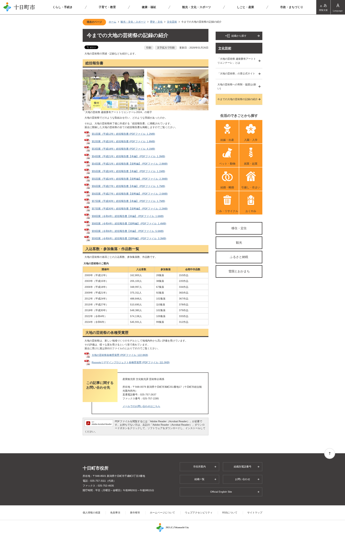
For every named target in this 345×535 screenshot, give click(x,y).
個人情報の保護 (91, 512)
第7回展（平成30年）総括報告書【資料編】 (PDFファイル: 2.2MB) (130, 208)
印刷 (148, 47)
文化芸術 (172, 21)
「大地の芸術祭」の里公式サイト (236, 73)
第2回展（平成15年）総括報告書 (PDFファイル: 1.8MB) (123, 141)
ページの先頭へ (329, 453)
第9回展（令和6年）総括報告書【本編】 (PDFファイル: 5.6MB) (128, 231)
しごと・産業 (245, 7)
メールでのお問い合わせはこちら (141, 406)
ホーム (112, 21)
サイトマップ (254, 512)
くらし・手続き (62, 7)
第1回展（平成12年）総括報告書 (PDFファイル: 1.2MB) (123, 133)
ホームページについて (162, 512)
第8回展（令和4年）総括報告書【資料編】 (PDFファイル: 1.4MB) (129, 223)
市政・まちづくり (291, 7)
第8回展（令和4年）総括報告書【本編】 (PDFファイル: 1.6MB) (128, 216)
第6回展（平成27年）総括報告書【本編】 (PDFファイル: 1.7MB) (128, 186)
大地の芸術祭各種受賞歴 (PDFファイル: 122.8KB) (120, 355)
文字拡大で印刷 (166, 47)
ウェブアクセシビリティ (199, 512)
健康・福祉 (149, 7)
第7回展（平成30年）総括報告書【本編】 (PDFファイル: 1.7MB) (128, 201)
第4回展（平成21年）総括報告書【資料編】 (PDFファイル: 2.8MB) (130, 163)
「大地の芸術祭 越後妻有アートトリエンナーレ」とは (236, 60)
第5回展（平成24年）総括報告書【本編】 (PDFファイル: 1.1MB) (128, 171)
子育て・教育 (107, 7)
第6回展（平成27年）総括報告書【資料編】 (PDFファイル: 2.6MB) (130, 193)
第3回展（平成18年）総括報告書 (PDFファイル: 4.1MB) (123, 148)
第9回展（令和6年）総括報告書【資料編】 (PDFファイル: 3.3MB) (129, 238)
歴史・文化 (156, 21)
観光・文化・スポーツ (196, 7)
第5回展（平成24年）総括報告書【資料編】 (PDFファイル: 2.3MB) (130, 178)
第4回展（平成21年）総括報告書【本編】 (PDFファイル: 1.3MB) (128, 156)
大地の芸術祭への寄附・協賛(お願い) (236, 86)
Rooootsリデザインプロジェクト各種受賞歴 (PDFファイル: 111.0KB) (131, 362)
